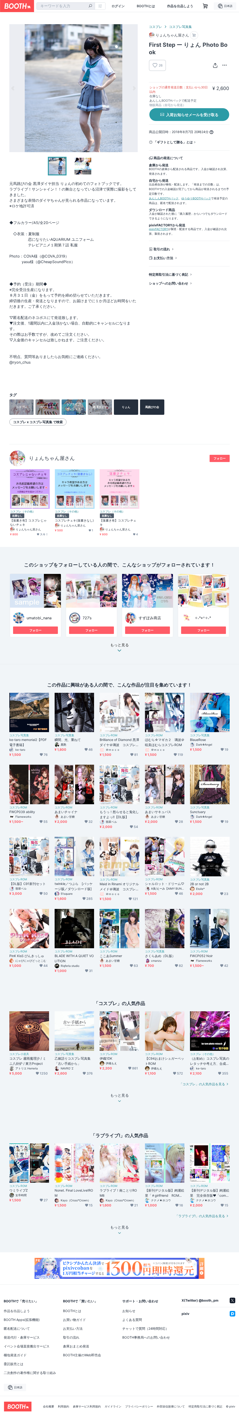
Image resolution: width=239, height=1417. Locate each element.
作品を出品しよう (180, 6)
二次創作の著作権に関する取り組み (30, 1373)
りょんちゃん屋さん (52, 458)
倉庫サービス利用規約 (87, 1406)
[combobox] (65, 6)
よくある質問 (132, 1320)
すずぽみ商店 (150, 618)
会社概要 (48, 1406)
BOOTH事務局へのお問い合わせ (146, 1337)
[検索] (90, 6)
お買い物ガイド (74, 1320)
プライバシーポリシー (139, 1406)
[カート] (194, 35)
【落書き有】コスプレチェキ (118, 522)
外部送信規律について (171, 1406)
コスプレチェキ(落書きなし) (74, 520)
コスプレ (155, 27)
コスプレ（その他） (22, 511)
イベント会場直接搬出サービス (26, 1346)
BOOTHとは (146, 6)
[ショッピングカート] (205, 6)
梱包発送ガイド (15, 1355)
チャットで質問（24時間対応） (145, 1328)
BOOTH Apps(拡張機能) (22, 1320)
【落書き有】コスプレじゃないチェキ (28, 522)
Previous (13, 88)
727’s (87, 618)
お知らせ (128, 1311)
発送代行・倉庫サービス (22, 1337)
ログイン (118, 6)
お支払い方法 (163, 258)
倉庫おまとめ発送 (76, 1346)
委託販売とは (13, 1364)
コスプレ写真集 (180, 27)
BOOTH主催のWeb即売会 (82, 1355)
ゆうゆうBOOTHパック (196, 198)
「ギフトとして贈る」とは (173, 142)
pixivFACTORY (158, 229)
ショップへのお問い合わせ (168, 283)
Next (134, 88)
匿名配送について (17, 1328)
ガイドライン (113, 1406)
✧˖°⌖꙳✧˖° (203, 618)
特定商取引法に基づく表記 (168, 274)
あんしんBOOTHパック (164, 198)
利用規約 (63, 1406)
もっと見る (119, 645)
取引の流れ (162, 249)
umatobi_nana (39, 618)
